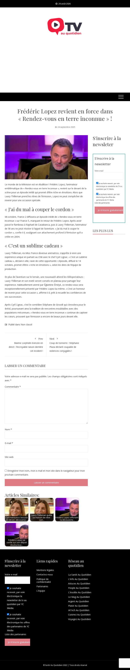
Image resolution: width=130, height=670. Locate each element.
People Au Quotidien (78, 587)
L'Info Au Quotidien (78, 579)
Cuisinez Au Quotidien (79, 614)
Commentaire (13, 386)
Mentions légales (45, 570)
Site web (9, 456)
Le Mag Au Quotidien (79, 596)
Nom (8, 429)
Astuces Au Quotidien (79, 583)
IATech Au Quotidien (78, 610)
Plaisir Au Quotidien (78, 605)
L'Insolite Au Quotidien (79, 592)
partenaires (105, 203)
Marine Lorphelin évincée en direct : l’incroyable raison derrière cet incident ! (26, 345)
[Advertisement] (65, 69)
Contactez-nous (44, 574)
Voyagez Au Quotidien (79, 619)
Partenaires (42, 586)
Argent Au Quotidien (78, 601)
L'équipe (40, 590)
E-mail (9, 443)
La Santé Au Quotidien (79, 574)
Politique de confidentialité (43, 580)
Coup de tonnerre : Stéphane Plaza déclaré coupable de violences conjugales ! (64, 345)
